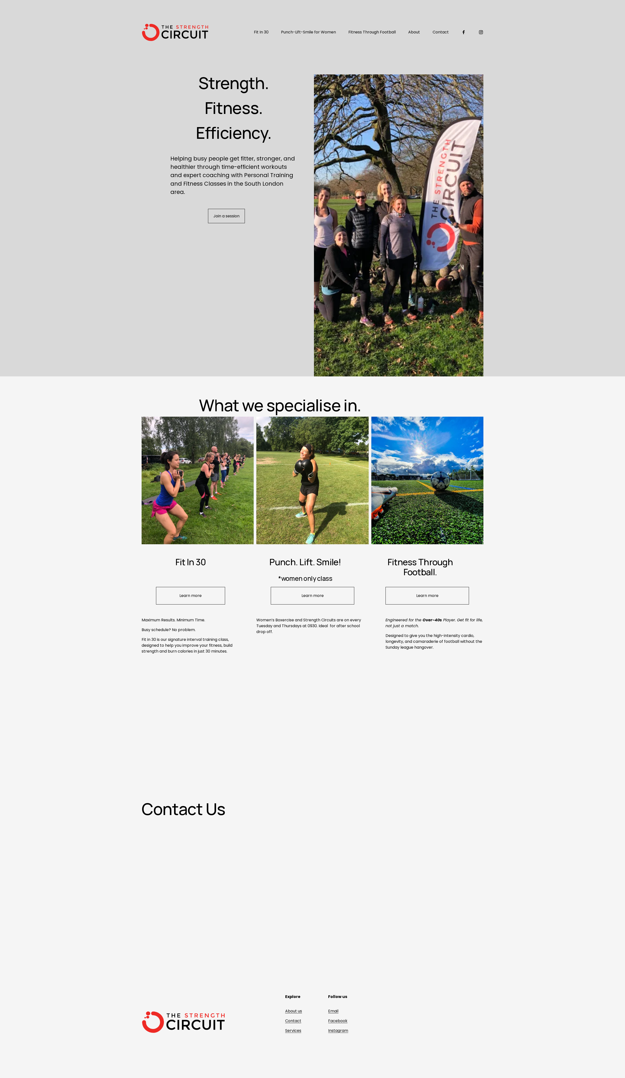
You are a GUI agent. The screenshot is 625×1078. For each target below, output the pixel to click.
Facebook (337, 1021)
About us (293, 1011)
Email (333, 1011)
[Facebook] (463, 32)
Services (293, 1030)
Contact (441, 32)
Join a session (226, 216)
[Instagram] (481, 32)
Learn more (190, 595)
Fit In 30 (261, 32)
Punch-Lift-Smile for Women (308, 32)
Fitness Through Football (372, 32)
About (414, 32)
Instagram (338, 1030)
